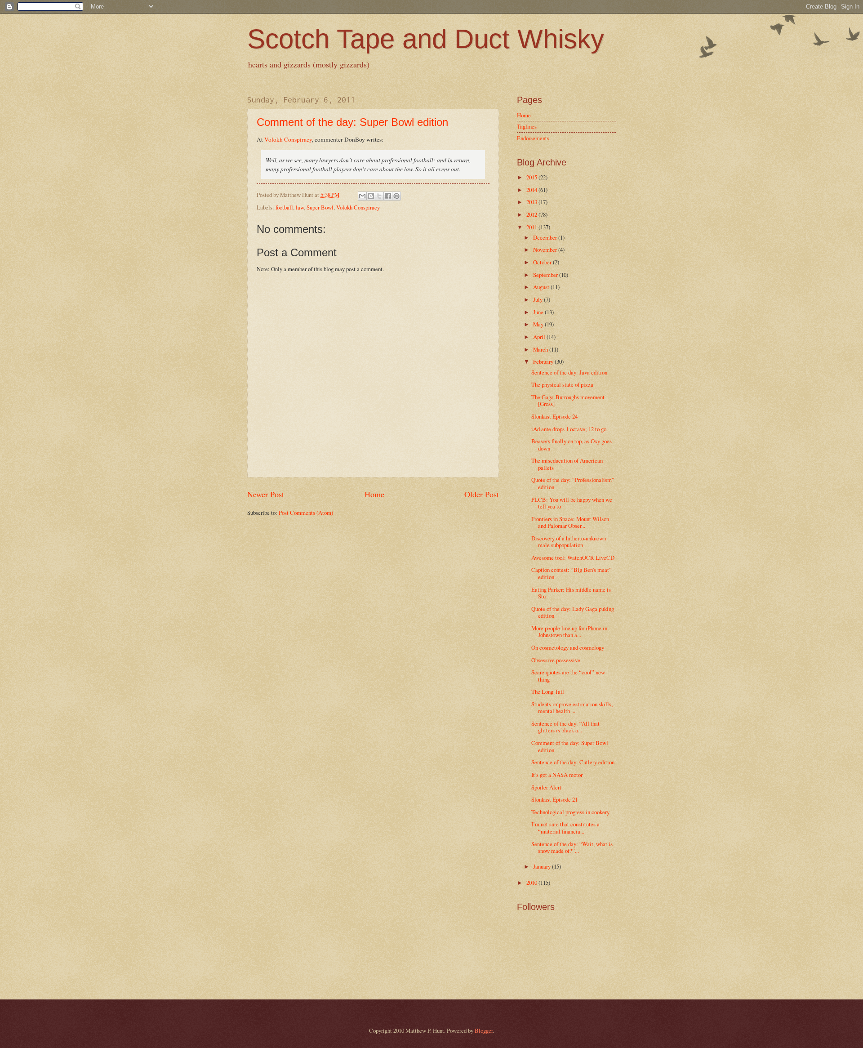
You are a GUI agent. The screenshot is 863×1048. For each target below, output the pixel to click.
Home (374, 494)
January (542, 866)
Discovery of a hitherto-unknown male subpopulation (568, 541)
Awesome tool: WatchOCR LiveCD (572, 557)
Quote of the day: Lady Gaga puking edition (572, 612)
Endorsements (533, 138)
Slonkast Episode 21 (554, 799)
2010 (532, 883)
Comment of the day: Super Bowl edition (352, 122)
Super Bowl (320, 207)
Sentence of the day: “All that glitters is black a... (565, 726)
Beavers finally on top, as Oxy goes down (571, 444)
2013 (532, 202)
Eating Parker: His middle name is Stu (571, 592)
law (300, 207)
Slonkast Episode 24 (554, 416)
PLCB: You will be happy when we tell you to (571, 502)
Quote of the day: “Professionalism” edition (572, 483)
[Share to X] (379, 196)
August (542, 287)
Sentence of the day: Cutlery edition (572, 762)
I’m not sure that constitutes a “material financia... (565, 827)
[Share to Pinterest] (396, 196)
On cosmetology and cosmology (567, 647)
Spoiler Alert (546, 787)
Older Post (481, 494)
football (284, 207)
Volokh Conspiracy (288, 139)
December (545, 237)
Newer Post (265, 494)
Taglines (527, 126)
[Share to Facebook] (387, 196)
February (544, 361)
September (546, 275)
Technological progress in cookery (570, 812)
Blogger (484, 1030)
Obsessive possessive (555, 660)
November (545, 249)
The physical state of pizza (562, 384)
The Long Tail (547, 691)
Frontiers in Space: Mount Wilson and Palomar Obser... (570, 522)
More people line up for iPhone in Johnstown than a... (569, 631)
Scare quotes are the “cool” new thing (568, 675)
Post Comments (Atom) (306, 512)
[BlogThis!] (370, 196)
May (539, 324)
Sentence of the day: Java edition (569, 372)
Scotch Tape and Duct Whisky (425, 39)
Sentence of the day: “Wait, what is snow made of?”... (572, 847)
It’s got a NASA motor (557, 775)
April (540, 337)
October (543, 262)
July (538, 299)
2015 (532, 177)
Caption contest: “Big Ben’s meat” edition (571, 573)
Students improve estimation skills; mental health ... (572, 707)
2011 (532, 227)
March (541, 349)
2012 (532, 214)
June (539, 312)
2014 (532, 190)
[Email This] (362, 196)
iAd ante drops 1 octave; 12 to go (568, 429)
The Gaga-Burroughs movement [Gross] (568, 400)
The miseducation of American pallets (567, 463)
